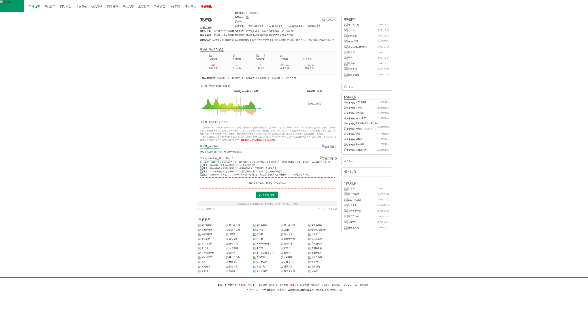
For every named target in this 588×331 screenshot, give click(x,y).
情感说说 (233, 266)
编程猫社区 (207, 234)
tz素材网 (288, 257)
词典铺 (369, 63)
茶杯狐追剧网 (275, 30)
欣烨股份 (369, 35)
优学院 (314, 270)
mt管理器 (233, 247)
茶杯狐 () (268, 194)
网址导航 (204, 162)
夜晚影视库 (316, 252)
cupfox (224, 30)
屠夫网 (205, 270)
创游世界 (369, 221)
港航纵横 (369, 68)
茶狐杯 (231, 30)
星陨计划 (260, 266)
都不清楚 (315, 266)
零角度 (314, 261)
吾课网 (287, 229)
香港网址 (190, 6)
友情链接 (232, 284)
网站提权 (159, 6)
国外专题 (283, 284)
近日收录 (236, 77)
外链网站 (175, 6)
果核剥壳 (206, 238)
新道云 (287, 247)
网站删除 (364, 284)
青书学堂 (288, 234)
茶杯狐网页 (240, 30)
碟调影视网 (316, 247)
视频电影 (286, 203)
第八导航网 (261, 224)
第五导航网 (234, 224)
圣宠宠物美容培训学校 (372, 124)
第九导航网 (234, 229)
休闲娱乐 (277, 203)
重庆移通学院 (369, 210)
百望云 (369, 188)
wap (350, 284)
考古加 (259, 247)
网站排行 (336, 284)
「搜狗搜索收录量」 (295, 26)
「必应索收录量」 (314, 26)
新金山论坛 (207, 243)
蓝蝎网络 (206, 266)
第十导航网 (316, 257)
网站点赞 (128, 6)
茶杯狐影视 (251, 30)
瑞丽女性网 (289, 238)
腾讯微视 (332, 209)
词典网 (369, 52)
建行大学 (260, 229)
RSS (344, 284)
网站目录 (50, 6)
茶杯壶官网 (287, 30)
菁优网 (205, 247)
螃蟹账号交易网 (318, 229)
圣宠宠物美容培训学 (369, 46)
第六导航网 (289, 224)
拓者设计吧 (207, 257)
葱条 (204, 261)
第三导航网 (207, 224)
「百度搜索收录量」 (256, 26)
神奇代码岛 (234, 257)
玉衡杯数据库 (262, 243)
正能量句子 (289, 261)
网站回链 (273, 284)
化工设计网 (369, 24)
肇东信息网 (289, 270)
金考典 (287, 252)
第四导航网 (207, 229)
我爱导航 (268, 203)
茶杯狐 (206, 19)
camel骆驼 (369, 41)
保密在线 (233, 243)
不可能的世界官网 (265, 252)
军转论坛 (233, 261)
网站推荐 (112, 6)
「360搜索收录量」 (275, 26)
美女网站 (325, 284)
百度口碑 (276, 77)
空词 (369, 57)
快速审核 (81, 6)
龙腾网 (232, 234)
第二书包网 (316, 238)
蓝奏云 (314, 234)
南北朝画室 (369, 194)
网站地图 (315, 284)
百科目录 (12, 6)
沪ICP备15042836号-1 (327, 289)
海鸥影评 (260, 257)
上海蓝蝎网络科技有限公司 (301, 289)
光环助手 (288, 243)
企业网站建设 (369, 199)
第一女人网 (261, 261)
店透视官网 (316, 243)
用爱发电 (369, 205)
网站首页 (34, 6)
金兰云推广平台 (263, 270)
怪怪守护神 (369, 216)
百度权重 (262, 77)
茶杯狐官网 (262, 30)
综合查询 (221, 77)
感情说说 (288, 266)
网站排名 (65, 6)
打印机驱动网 (208, 252)
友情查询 (250, 77)
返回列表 (210, 209)
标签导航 (304, 284)
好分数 (259, 238)
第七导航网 (316, 224)
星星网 (232, 270)
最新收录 (143, 6)
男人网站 (263, 284)
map (356, 284)
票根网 (259, 234)
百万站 (369, 29)
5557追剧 (233, 238)
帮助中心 (252, 284)
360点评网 (291, 77)
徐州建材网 (369, 227)
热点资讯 (96, 6)
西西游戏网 (369, 74)
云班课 (232, 252)
